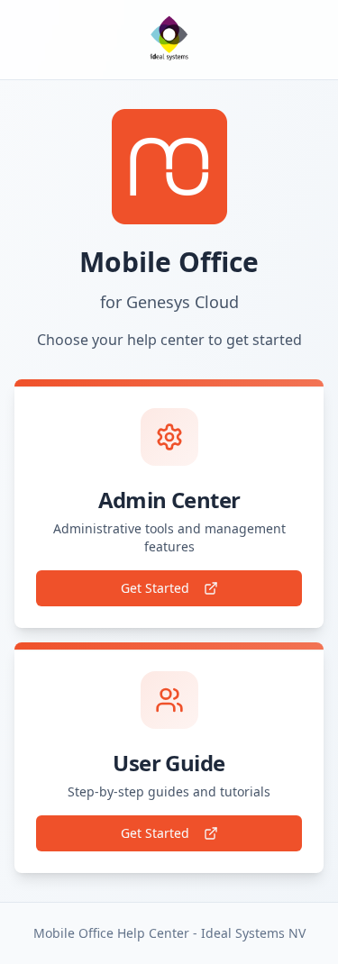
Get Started (155, 587)
